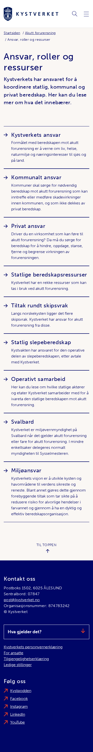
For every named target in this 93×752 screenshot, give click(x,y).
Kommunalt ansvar (36, 177)
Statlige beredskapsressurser (49, 274)
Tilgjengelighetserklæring (26, 658)
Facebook (19, 698)
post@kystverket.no (22, 599)
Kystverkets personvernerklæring (33, 647)
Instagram (19, 706)
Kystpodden (20, 690)
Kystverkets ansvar (36, 135)
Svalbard (22, 421)
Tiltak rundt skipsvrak (39, 305)
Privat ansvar (28, 226)
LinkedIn (17, 714)
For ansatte (13, 653)
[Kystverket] (31, 14)
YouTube (17, 722)
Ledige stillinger (18, 664)
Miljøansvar (26, 470)
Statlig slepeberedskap (41, 342)
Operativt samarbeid (38, 379)
